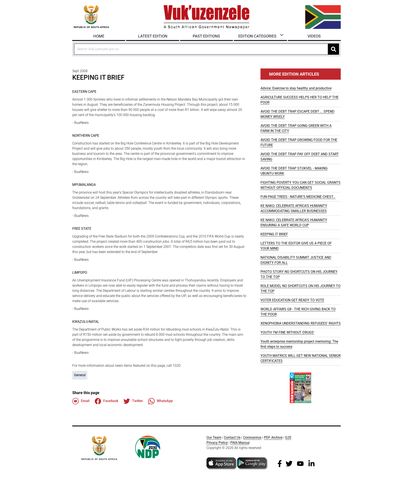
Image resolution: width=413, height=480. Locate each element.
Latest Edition (152, 36)
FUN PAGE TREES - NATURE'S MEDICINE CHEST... (298, 197)
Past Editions (206, 36)
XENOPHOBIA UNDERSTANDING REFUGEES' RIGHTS (300, 323)
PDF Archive (273, 437)
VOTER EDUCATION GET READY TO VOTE (292, 300)
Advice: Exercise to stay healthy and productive (295, 88)
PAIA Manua (239, 443)
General (80, 375)
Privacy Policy (217, 443)
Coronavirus (252, 437)
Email (85, 401)
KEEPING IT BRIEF (274, 234)
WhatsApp (165, 401)
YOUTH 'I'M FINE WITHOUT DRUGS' (287, 332)
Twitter (137, 401)
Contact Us (232, 437)
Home (98, 36)
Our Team (213, 437)
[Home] (206, 17)
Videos (314, 36)
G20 (288, 437)
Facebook (110, 401)
